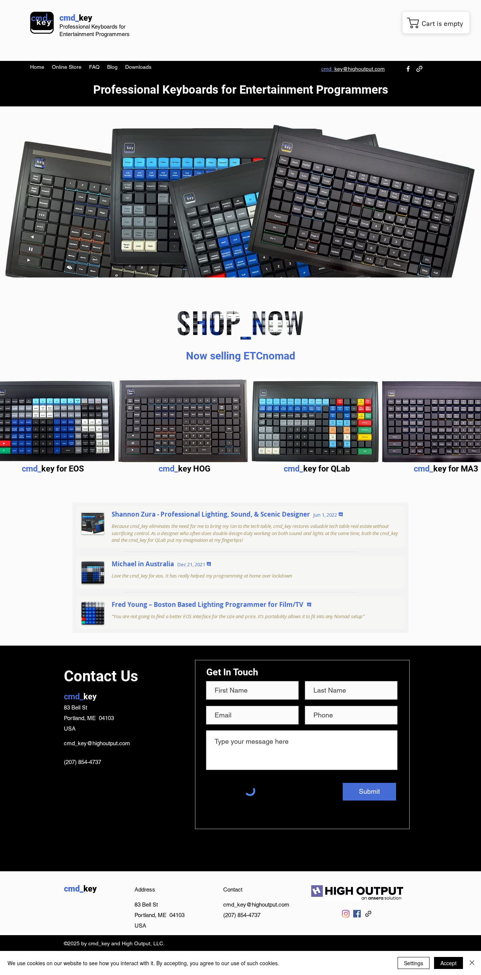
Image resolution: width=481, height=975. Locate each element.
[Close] (471, 963)
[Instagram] (345, 913)
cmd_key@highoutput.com (97, 743)
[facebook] (408, 69)
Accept (448, 963)
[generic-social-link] (419, 69)
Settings (413, 963)
